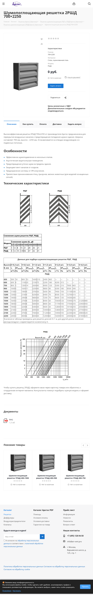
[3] (53, 39)
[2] (51, 39)
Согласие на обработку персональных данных (64, 566)
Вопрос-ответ (69, 524)
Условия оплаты (40, 518)
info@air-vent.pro (74, 541)
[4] (56, 39)
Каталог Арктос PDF (43, 510)
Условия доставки (41, 521)
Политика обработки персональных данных (23, 566)
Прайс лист (69, 510)
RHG (11, 419)
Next (87, 445)
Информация (69, 514)
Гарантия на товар (41, 524)
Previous (83, 445)
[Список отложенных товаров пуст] (83, 4)
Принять (85, 587)
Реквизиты (68, 521)
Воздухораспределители (14, 521)
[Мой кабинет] (74, 4)
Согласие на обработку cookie (17, 569)
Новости (67, 518)
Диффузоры (9, 518)
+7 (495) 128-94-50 (75, 535)
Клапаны (8, 524)
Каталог (8, 510)
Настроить (17, 591)
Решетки (7, 514)
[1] (49, 39)
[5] (58, 39)
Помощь (37, 514)
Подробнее (6, 591)
